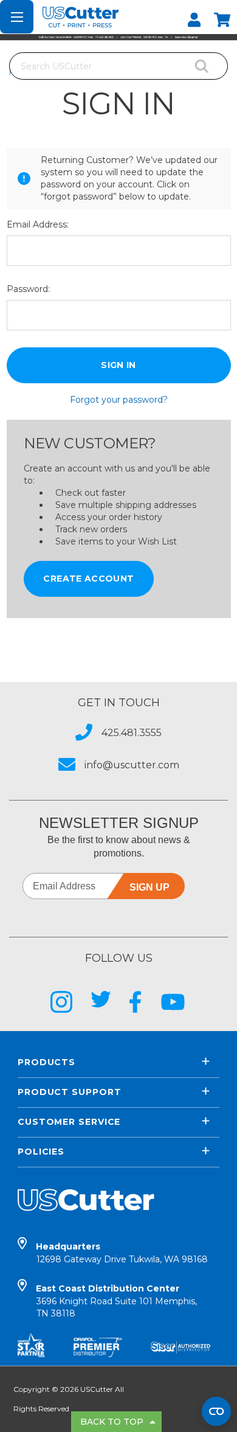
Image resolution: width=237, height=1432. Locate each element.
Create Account (88, 578)
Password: (28, 288)
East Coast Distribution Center (116, 1301)
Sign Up (149, 887)
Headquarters (122, 1253)
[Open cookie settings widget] (216, 1411)
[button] (118, 37)
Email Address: (38, 224)
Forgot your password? (119, 399)
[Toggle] (16, 16)
